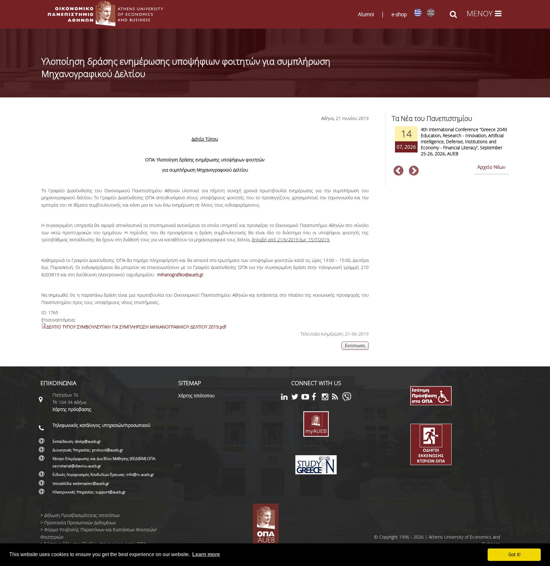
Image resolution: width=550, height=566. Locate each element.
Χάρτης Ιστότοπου (196, 396)
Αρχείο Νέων (491, 167)
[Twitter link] (296, 398)
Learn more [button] (206, 554)
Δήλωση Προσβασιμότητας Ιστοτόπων (82, 515)
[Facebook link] (317, 398)
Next (413, 171)
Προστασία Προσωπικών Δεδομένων (80, 523)
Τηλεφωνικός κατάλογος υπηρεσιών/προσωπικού (101, 425)
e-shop (399, 14)
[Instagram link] (327, 398)
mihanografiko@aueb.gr (180, 275)
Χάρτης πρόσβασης (72, 409)
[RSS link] (337, 398)
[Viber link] (346, 400)
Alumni (366, 14)
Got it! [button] (514, 554)
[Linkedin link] (286, 398)
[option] (450, 145)
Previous (398, 171)
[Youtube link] (306, 398)
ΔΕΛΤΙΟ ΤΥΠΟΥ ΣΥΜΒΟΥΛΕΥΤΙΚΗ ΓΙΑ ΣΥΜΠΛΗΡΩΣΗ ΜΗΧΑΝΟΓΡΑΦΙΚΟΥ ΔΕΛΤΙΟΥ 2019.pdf (136, 327)
